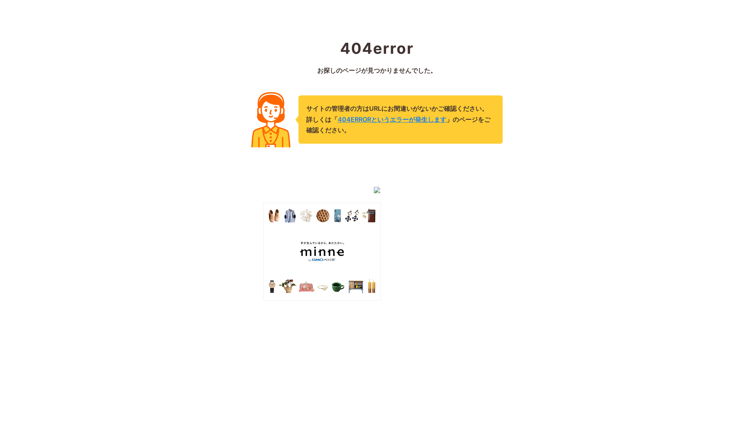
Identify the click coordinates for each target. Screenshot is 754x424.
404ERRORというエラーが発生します (392, 119)
